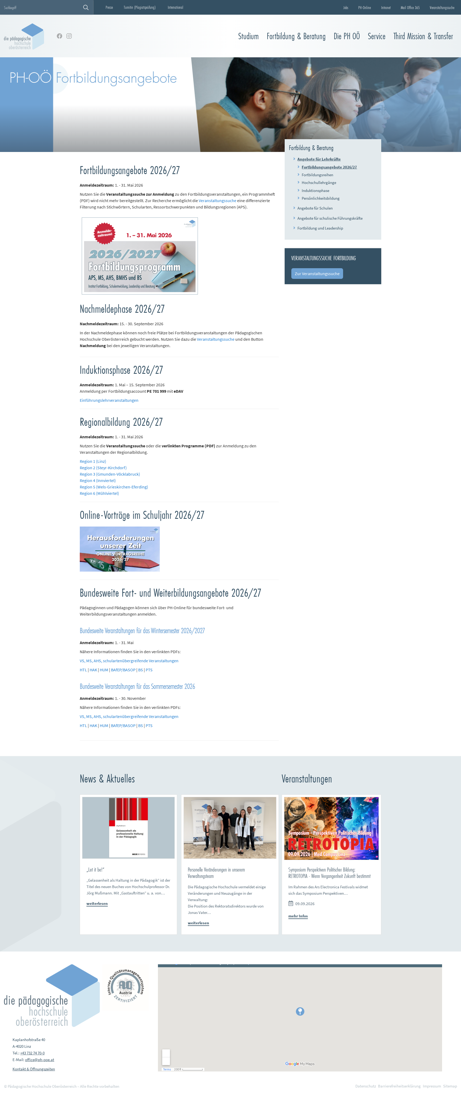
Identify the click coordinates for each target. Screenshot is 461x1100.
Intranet (386, 7)
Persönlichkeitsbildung (321, 198)
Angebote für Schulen (315, 208)
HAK (93, 669)
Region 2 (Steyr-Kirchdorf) (103, 467)
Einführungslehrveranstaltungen (109, 400)
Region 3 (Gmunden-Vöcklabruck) (110, 474)
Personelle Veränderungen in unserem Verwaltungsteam (216, 873)
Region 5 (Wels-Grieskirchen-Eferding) (114, 486)
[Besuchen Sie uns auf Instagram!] (69, 36)
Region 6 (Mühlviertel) (99, 493)
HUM (104, 669)
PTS (149, 669)
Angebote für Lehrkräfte (319, 159)
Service (377, 36)
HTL (83, 669)
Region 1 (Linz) (93, 461)
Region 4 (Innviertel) (98, 480)
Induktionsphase (315, 190)
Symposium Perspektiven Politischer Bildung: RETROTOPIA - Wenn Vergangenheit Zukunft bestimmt (329, 873)
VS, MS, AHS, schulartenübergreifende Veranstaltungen (129, 660)
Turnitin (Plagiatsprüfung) (140, 7)
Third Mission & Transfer (423, 36)
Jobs (345, 7)
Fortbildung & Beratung (296, 36)
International (175, 7)
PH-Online (364, 7)
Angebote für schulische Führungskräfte (330, 218)
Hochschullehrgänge (319, 182)
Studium (248, 36)
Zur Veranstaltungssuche (317, 273)
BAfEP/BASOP (123, 669)
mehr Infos (298, 915)
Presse (109, 7)
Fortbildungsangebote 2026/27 (329, 167)
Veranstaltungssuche (442, 7)
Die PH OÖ (347, 36)
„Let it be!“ (95, 869)
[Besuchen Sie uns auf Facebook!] (59, 36)
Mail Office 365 (410, 7)
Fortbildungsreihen (317, 174)
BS (140, 669)
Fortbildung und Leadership (320, 228)
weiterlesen (97, 903)
